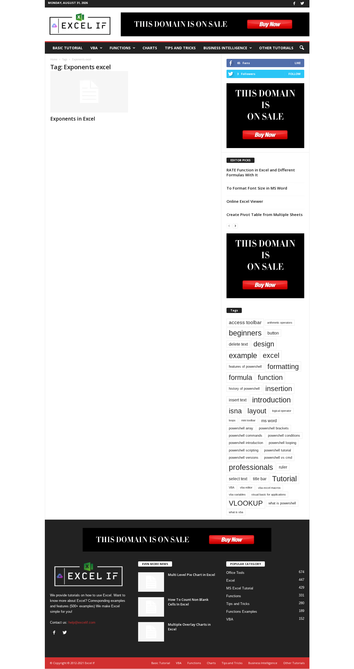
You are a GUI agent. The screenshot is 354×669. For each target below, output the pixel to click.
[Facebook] (294, 4)
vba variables (237, 494)
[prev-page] (229, 225)
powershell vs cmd (278, 457)
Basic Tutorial (68, 47)
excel (271, 355)
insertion (278, 389)
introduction (271, 399)
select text (238, 478)
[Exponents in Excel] (89, 92)
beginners (245, 333)
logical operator (281, 410)
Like (298, 63)
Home (53, 59)
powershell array (241, 428)
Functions (120, 47)
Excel (230, 580)
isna (235, 411)
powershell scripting (243, 450)
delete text (238, 344)
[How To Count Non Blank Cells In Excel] (151, 607)
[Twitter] (302, 4)
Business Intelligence (225, 47)
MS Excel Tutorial (239, 588)
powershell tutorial (277, 450)
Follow (294, 74)
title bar (259, 478)
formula (240, 377)
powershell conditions (284, 435)
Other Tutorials (276, 47)
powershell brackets (274, 428)
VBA (94, 47)
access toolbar (245, 322)
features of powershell (245, 366)
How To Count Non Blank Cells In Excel (188, 602)
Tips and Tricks (180, 47)
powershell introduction (246, 443)
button (273, 333)
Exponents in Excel (72, 118)
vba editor (246, 487)
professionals (251, 467)
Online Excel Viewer (244, 201)
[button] (301, 48)
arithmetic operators (279, 322)
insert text (237, 400)
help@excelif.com (81, 622)
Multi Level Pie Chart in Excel (191, 574)
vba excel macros (269, 487)
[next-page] (235, 225)
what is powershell (282, 503)
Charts (150, 47)
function (270, 377)
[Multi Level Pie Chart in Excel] (151, 582)
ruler (283, 467)
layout (256, 411)
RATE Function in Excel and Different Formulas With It (260, 172)
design (263, 344)
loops (232, 420)
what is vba (236, 512)
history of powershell (244, 389)
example (243, 355)
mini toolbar (248, 420)
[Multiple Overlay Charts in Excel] (151, 632)
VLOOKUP (246, 503)
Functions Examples (241, 612)
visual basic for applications (268, 494)
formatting (283, 367)
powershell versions (243, 457)
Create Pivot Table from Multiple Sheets (264, 214)
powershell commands (245, 435)
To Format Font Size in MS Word (256, 188)
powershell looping (282, 443)
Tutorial (284, 478)
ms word (269, 420)
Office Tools (235, 573)
